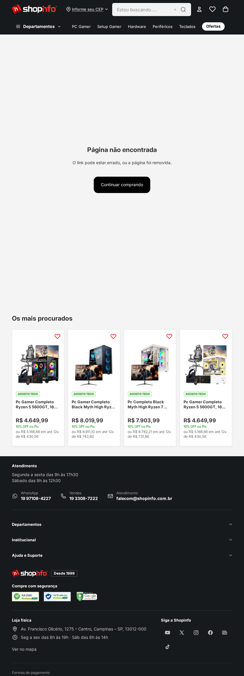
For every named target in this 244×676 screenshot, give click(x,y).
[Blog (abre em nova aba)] (224, 632)
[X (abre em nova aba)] (181, 632)
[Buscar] (183, 9)
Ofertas (213, 26)
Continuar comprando (122, 184)
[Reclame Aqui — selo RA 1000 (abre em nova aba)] (25, 596)
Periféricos (163, 26)
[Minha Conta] (199, 9)
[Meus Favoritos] (212, 9)
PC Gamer (81, 26)
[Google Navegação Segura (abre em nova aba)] (86, 596)
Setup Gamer (109, 26)
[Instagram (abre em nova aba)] (196, 632)
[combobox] (143, 9)
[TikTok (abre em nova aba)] (167, 646)
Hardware (137, 26)
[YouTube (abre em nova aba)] (167, 632)
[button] (87, 9)
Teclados (187, 26)
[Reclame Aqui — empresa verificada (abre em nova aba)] (57, 596)
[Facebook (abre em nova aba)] (210, 632)
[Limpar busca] (175, 9)
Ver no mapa (24, 651)
